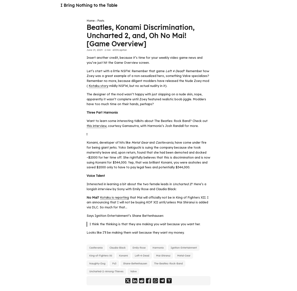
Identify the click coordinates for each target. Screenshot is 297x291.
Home (91, 20)
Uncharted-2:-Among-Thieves (106, 271)
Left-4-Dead (142, 255)
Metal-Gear (183, 255)
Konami (123, 255)
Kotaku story (98, 86)
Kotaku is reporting (114, 197)
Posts (100, 20)
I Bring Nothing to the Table (88, 5)
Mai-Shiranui (163, 255)
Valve (133, 271)
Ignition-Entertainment (184, 247)
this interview (96, 126)
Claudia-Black (117, 247)
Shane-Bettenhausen (135, 263)
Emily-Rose (139, 247)
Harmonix (158, 247)
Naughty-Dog (97, 263)
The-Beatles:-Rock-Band (168, 263)
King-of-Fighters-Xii (100, 255)
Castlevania (96, 247)
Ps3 (114, 263)
